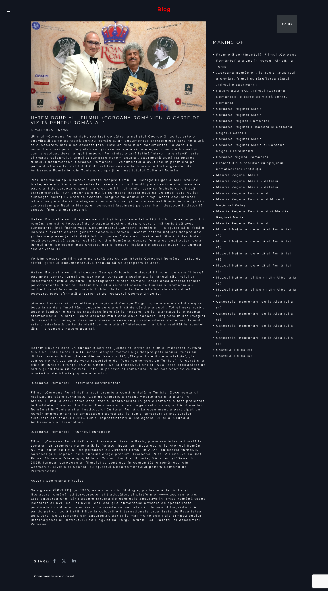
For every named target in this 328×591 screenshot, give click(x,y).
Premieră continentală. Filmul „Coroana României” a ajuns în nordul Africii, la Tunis (256, 60)
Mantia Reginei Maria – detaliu (247, 181)
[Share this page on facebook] (55, 561)
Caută (287, 24)
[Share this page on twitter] (64, 561)
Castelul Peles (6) (234, 350)
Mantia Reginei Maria (237, 175)
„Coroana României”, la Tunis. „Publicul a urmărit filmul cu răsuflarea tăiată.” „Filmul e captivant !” (256, 78)
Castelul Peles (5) (234, 356)
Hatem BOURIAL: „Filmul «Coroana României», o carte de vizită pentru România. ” (252, 96)
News (63, 130)
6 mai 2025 (42, 130)
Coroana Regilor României (242, 121)
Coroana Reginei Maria (239, 108)
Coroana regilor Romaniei (242, 157)
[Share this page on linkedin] (74, 561)
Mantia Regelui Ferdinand (242, 193)
